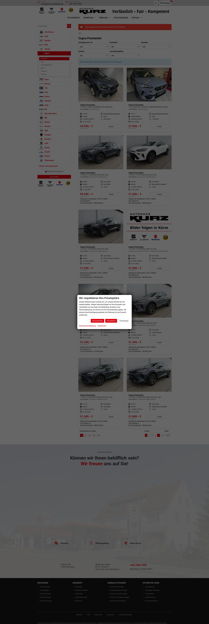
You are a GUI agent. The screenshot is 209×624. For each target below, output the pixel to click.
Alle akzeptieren (97, 321)
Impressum (102, 326)
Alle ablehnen (111, 321)
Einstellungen (124, 321)
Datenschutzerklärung (87, 326)
